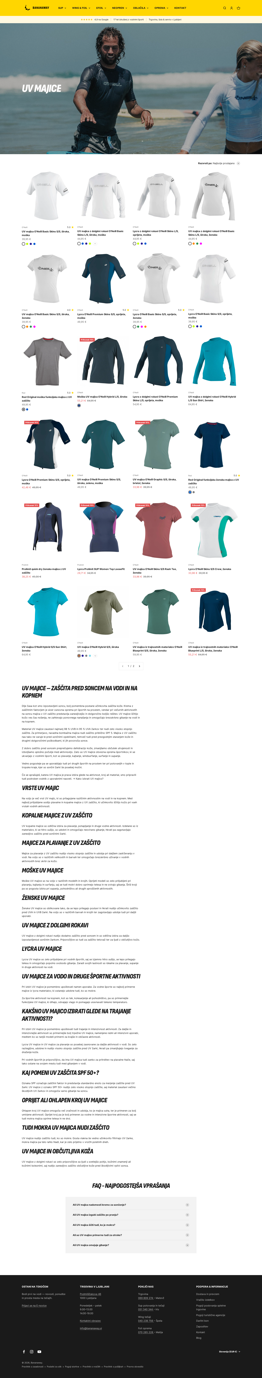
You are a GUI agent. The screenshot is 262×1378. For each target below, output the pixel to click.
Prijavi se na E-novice (34, 1305)
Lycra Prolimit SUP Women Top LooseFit (101, 569)
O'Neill (24, 227)
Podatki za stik (54, 1366)
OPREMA (160, 7)
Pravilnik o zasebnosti (32, 1366)
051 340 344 (146, 1309)
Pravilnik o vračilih (91, 1366)
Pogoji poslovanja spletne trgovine (211, 1307)
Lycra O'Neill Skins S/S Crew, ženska (209, 569)
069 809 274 (146, 1297)
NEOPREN (118, 7)
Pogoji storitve (72, 1366)
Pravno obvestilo (135, 1366)
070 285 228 (146, 1332)
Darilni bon (202, 1320)
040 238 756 (146, 1320)
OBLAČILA (139, 7)
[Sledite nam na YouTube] (39, 1352)
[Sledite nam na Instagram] (32, 1352)
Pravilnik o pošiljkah (113, 1366)
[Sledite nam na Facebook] (24, 1352)
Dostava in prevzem (207, 1294)
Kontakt (200, 1332)
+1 (95, 243)
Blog (198, 1337)
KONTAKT (180, 7)
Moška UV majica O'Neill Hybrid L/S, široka (102, 396)
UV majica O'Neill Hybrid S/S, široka (98, 646)
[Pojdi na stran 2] (139, 666)
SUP (60, 7)
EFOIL (99, 7)
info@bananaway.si (91, 1328)
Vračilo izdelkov (205, 1299)
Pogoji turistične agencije (210, 1315)
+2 (95, 656)
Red (23, 393)
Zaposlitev (202, 1326)
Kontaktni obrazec (90, 1320)
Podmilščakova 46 (90, 1294)
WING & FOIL (79, 7)
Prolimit (25, 565)
